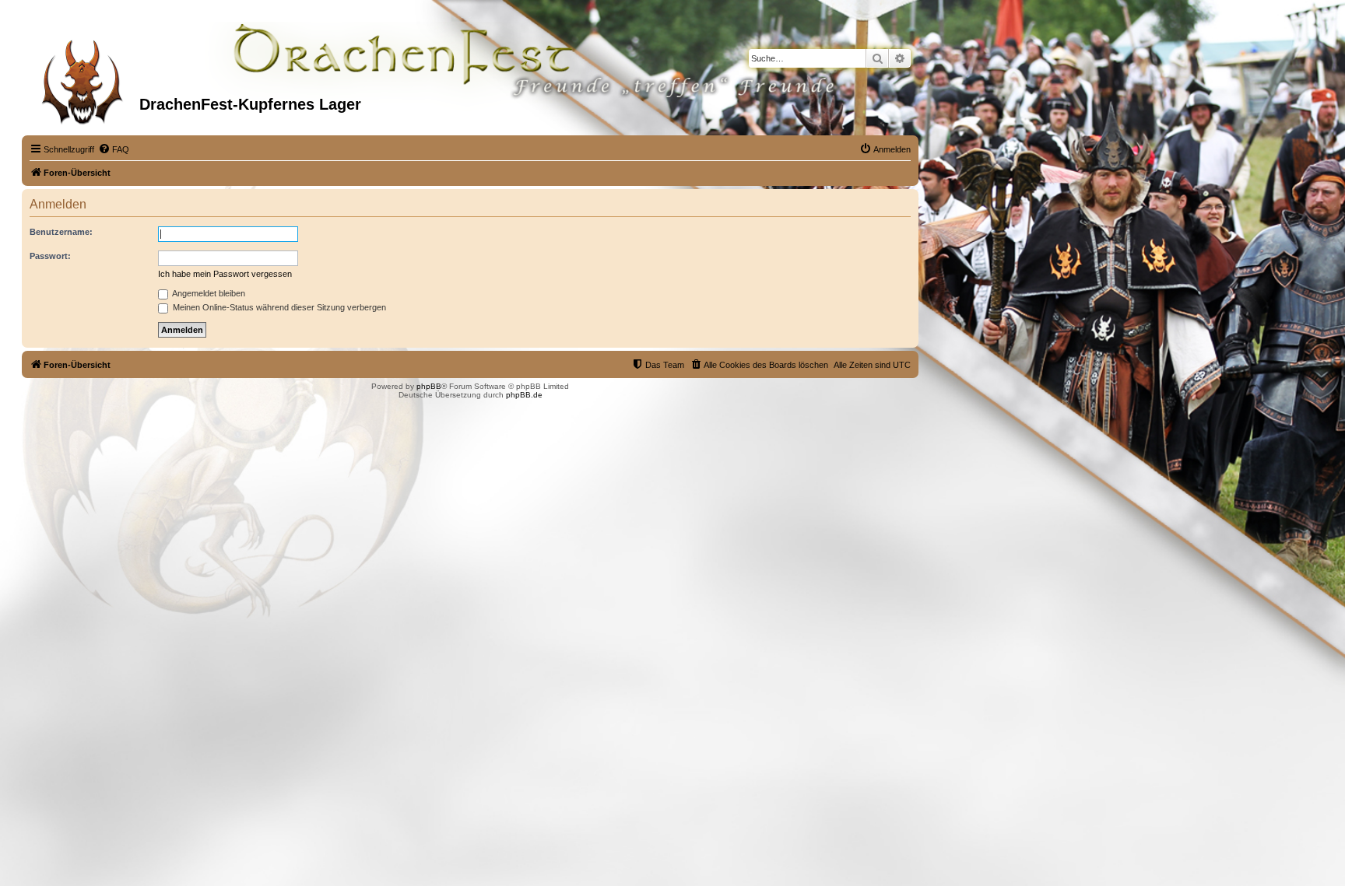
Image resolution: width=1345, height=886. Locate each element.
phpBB (428, 386)
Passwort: (50, 256)
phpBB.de (524, 394)
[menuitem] (113, 149)
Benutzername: (61, 231)
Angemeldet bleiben (207, 293)
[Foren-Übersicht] (82, 77)
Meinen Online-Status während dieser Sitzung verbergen (278, 307)
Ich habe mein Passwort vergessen (225, 273)
